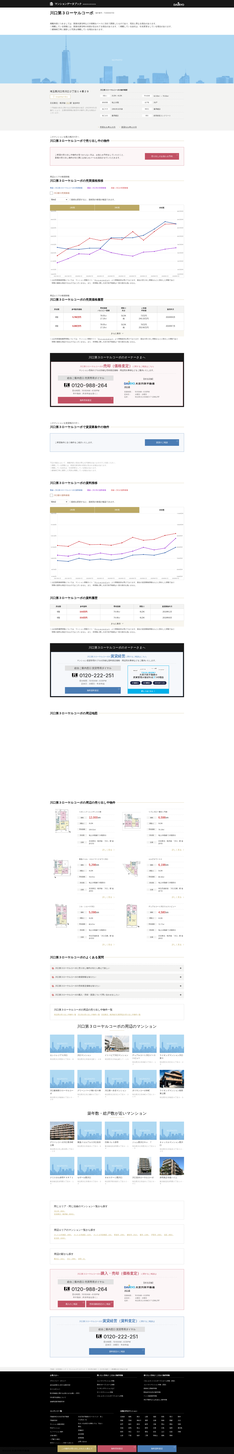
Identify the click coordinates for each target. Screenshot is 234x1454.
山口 (162, 1432)
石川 (138, 1432)
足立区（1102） (60, 1238)
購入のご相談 (71, 1304)
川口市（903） (59, 1211)
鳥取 (162, 1416)
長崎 (171, 1435)
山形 (121, 1435)
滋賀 (154, 1416)
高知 (171, 1424)
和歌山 (155, 1435)
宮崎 (179, 1424)
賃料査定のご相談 (117, 1351)
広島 (162, 1428)
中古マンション (55, 1428)
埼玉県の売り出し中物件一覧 (65, 1014)
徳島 (162, 1435)
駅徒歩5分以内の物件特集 (152, 1392)
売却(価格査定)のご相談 (99, 1304)
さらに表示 (116, 333)
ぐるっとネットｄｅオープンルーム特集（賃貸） (160, 1381)
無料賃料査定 (93, 690)
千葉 (129, 1435)
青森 (121, 1420)
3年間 (117, 208)
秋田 (121, 1432)
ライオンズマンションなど (105, 1388)
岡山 (162, 1424)
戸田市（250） (156, 1235)
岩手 (121, 1424)
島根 (162, 1420)
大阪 (154, 1424)
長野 (146, 1420)
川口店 (127, 387)
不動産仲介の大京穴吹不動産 (59, 1416)
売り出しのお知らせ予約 (162, 156)
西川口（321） (59, 1259)
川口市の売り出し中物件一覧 (89, 1014)
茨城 (129, 1420)
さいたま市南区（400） (63, 1235)
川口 (68, 103)
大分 (179, 1420)
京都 (154, 1420)
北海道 (122, 1416)
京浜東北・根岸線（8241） (64, 1214)
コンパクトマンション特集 (105, 1381)
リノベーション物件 (56, 1432)
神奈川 (139, 1420)
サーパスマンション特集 (105, 1392)
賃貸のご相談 (162, 442)
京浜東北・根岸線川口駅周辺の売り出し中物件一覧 (121, 1014)
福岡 (171, 1428)
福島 (129, 1416)
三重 (146, 1435)
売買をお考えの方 (108, 127)
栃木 (129, 1424)
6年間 (161, 208)
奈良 (154, 1432)
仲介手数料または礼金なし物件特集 (155, 1400)
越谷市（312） (132, 1235)
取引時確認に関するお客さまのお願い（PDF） (65, 1393)
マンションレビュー (102, 280)
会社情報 (81, 1434)
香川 (171, 1416)
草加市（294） (119, 1235)
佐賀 (171, 1432)
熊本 (179, 1416)
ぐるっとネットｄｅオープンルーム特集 (110, 1396)
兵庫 (154, 1428)
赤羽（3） (82, 1259)
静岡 (146, 1428)
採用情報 (81, 1438)
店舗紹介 (81, 1430)
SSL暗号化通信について (58, 1397)
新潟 (138, 1424)
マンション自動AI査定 (57, 1424)
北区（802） (169, 1235)
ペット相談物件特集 (150, 1396)
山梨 (146, 1416)
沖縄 (179, 1432)
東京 (138, 1416)
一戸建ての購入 (55, 1439)
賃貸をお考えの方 (129, 127)
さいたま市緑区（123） (83, 1235)
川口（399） (72, 1259)
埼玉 (129, 1432)
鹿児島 (180, 1428)
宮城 (121, 1428)
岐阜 (146, 1424)
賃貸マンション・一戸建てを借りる (61, 1443)
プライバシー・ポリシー (58, 1381)
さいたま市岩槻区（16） (102, 1235)
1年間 (72, 208)
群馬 (129, 1428)
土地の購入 (53, 1435)
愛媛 (171, 1420)
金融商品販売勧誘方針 (57, 1401)
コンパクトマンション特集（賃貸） (155, 1384)
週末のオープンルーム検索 (105, 1384)
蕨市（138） (145, 1235)
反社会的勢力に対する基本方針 (60, 1385)
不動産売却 (53, 1420)
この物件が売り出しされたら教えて (77, 1449)
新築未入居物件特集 (150, 1388)
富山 (138, 1428)
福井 (138, 1435)
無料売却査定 (86, 400)
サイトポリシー (55, 1389)
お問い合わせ (82, 1441)
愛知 (146, 1432)
